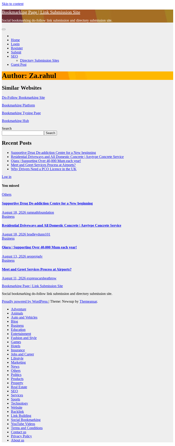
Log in (6, 177)
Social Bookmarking (26, 420)
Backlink (17, 411)
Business (8, 216)
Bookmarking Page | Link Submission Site (41, 12)
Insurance (18, 350)
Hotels (15, 346)
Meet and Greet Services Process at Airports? (43, 165)
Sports (15, 399)
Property (17, 383)
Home (15, 40)
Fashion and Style (24, 338)
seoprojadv (35, 256)
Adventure (18, 309)
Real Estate (19, 387)
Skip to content (12, 4)
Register (17, 48)
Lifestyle (17, 358)
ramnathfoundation (40, 212)
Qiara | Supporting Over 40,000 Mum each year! (46, 161)
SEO (14, 56)
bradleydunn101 (38, 234)
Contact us (18, 432)
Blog (14, 321)
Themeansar (88, 301)
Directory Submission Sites (39, 60)
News (15, 366)
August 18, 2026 (14, 212)
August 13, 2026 (14, 256)
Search (7, 128)
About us (17, 440)
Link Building (21, 416)
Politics (16, 375)
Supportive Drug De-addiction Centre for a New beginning (53, 153)
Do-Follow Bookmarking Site (23, 97)
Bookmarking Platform (18, 105)
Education (18, 330)
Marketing (18, 362)
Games (16, 342)
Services (17, 395)
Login (15, 44)
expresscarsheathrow (42, 278)
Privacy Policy (21, 436)
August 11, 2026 (14, 278)
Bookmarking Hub (15, 121)
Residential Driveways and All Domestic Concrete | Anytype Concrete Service (67, 157)
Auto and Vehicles (24, 317)
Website (16, 407)
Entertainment (21, 334)
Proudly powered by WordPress (25, 301)
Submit (16, 52)
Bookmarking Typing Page (21, 113)
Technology (19, 403)
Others (6, 194)
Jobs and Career (22, 354)
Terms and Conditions (27, 428)
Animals (17, 313)
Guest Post (18, 64)
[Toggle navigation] (3, 29)
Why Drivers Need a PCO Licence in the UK (44, 169)
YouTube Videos (23, 424)
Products (17, 379)
